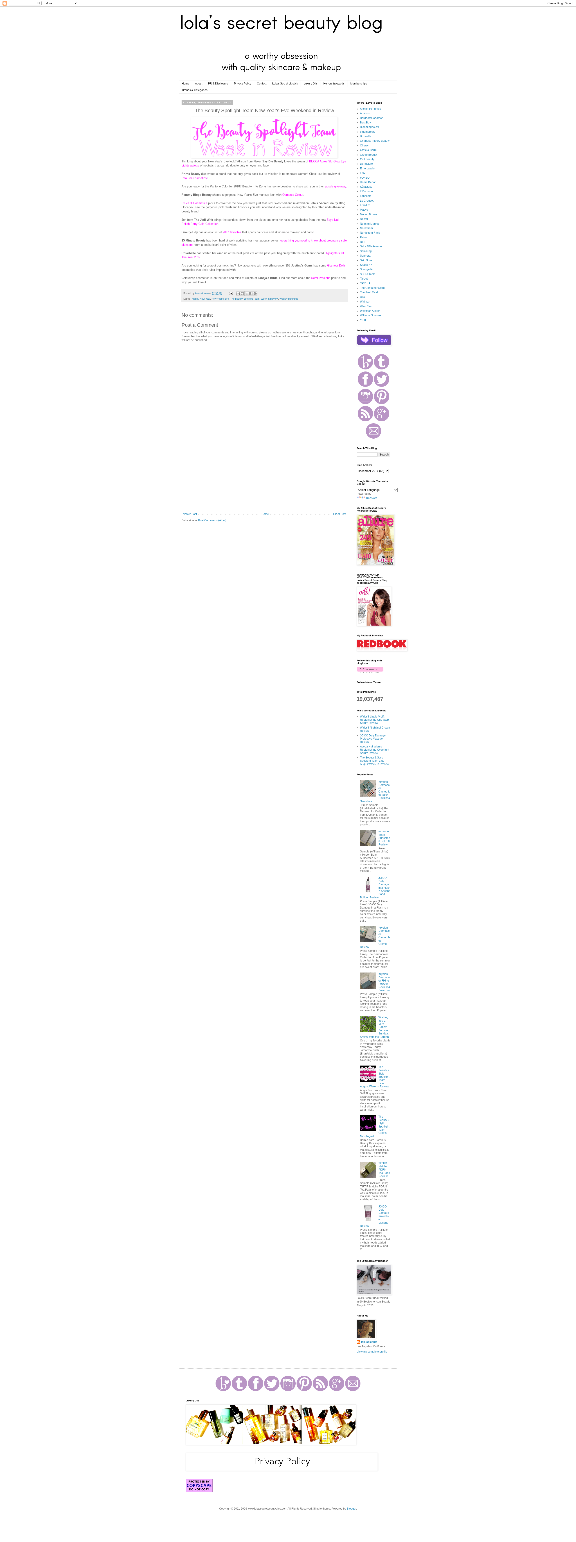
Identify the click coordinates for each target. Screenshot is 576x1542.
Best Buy (365, 122)
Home (185, 83)
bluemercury (367, 131)
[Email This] (238, 293)
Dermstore (366, 163)
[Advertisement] (264, 475)
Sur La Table (368, 274)
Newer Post (190, 514)
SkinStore (366, 260)
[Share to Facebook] (251, 293)
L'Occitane (366, 191)
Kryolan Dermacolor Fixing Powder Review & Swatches (384, 982)
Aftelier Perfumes (370, 108)
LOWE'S (365, 205)
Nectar (364, 219)
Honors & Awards (333, 83)
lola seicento (369, 1342)
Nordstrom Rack (370, 232)
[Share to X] (246, 293)
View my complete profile (372, 1351)
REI (362, 242)
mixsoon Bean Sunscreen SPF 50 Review (384, 838)
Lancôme (365, 196)
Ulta (362, 297)
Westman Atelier (370, 310)
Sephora (365, 255)
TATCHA (365, 283)
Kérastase (366, 186)
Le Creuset (367, 200)
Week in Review (269, 298)
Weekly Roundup (288, 298)
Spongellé (366, 269)
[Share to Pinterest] (255, 293)
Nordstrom (366, 228)
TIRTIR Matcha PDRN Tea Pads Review (384, 1170)
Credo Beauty (368, 154)
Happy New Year (201, 298)
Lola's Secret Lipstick (285, 83)
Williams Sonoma (370, 315)
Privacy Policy (242, 83)
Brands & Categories (194, 90)
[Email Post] (231, 293)
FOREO (364, 177)
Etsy (362, 173)
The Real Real (369, 292)
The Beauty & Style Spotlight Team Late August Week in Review (374, 761)
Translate (371, 498)
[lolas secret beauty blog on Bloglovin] (370, 672)
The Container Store (372, 287)
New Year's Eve (220, 298)
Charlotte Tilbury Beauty (374, 140)
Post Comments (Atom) (212, 520)
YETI (363, 320)
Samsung (366, 251)
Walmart (365, 301)
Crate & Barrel (368, 150)
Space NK (366, 264)
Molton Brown (368, 214)
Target (364, 278)
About (198, 83)
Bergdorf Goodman (371, 118)
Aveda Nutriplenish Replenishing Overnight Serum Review (374, 750)
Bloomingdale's (369, 127)
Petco (363, 237)
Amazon (365, 113)
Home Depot (368, 182)
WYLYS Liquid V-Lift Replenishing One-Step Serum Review (374, 720)
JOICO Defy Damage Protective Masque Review (373, 739)
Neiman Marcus (369, 223)
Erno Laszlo (367, 168)
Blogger (351, 1508)
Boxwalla (365, 136)
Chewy (364, 145)
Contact (261, 83)
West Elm (365, 306)
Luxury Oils (310, 83)
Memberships (358, 83)
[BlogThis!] (242, 293)
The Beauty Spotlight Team (244, 298)
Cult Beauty (367, 159)
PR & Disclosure (218, 83)
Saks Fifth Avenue (371, 246)
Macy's (364, 209)
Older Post (339, 514)
